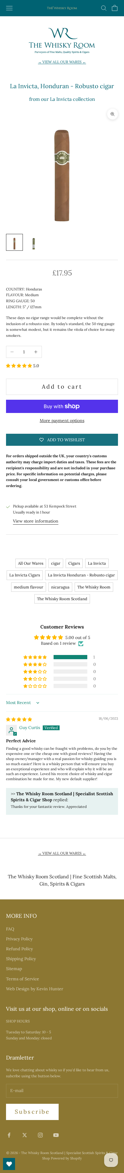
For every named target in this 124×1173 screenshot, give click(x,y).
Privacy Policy (19, 939)
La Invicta (97, 563)
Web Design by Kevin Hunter (34, 988)
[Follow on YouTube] (56, 1135)
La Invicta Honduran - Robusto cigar (81, 575)
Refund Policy (19, 948)
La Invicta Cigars (24, 575)
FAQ (10, 929)
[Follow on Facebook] (9, 1135)
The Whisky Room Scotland (62, 598)
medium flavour (28, 587)
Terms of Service (22, 979)
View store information (35, 521)
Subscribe (32, 1111)
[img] (19, 719)
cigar (55, 563)
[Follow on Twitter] (25, 1135)
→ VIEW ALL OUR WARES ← (62, 62)
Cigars (74, 563)
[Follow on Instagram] (40, 1135)
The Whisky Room (93, 587)
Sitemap (14, 968)
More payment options (62, 420)
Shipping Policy (21, 958)
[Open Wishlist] (9, 1164)
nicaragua (60, 587)
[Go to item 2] (33, 242)
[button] (19, 365)
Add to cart (62, 386)
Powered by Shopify (66, 1158)
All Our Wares (30, 563)
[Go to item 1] (14, 242)
